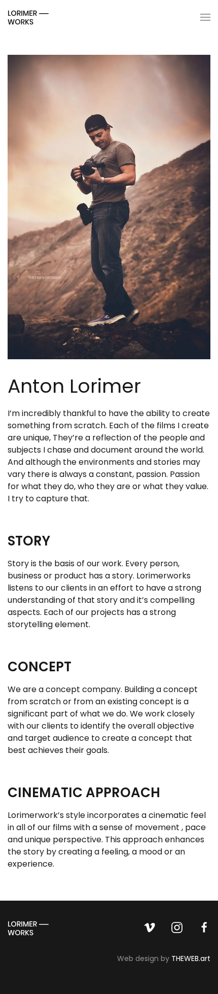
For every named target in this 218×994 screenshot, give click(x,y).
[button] (205, 17)
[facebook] (204, 927)
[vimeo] (149, 927)
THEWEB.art (190, 958)
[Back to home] (28, 17)
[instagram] (177, 927)
